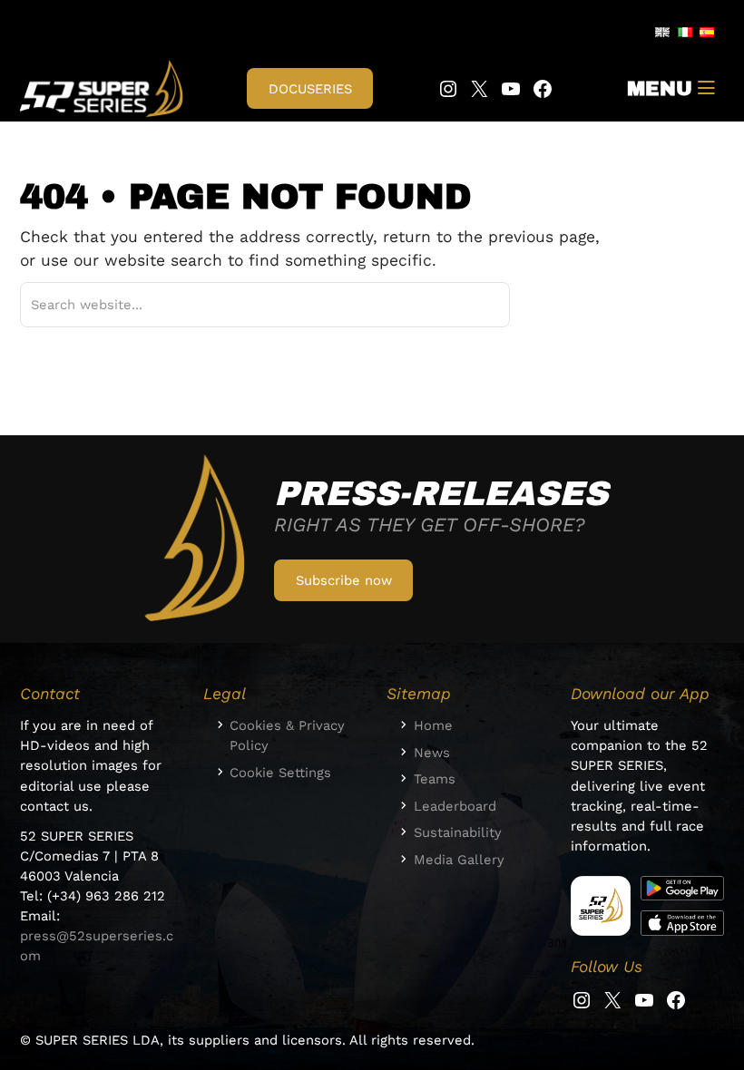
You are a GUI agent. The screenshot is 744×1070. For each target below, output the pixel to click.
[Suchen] (474, 305)
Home (433, 725)
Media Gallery (459, 859)
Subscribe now (344, 580)
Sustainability (458, 832)
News (432, 752)
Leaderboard (455, 806)
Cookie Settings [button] (280, 772)
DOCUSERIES (310, 89)
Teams (434, 779)
